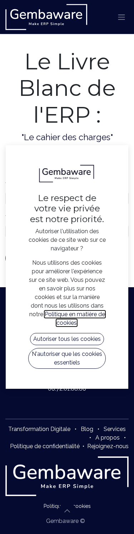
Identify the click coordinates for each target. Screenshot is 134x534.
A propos (107, 437)
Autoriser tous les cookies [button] (67, 338)
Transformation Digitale (39, 429)
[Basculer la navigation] (121, 17)
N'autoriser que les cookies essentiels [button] (67, 358)
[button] (67, 510)
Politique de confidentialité (45, 446)
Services (115, 429)
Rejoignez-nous (108, 446)
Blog (87, 429)
